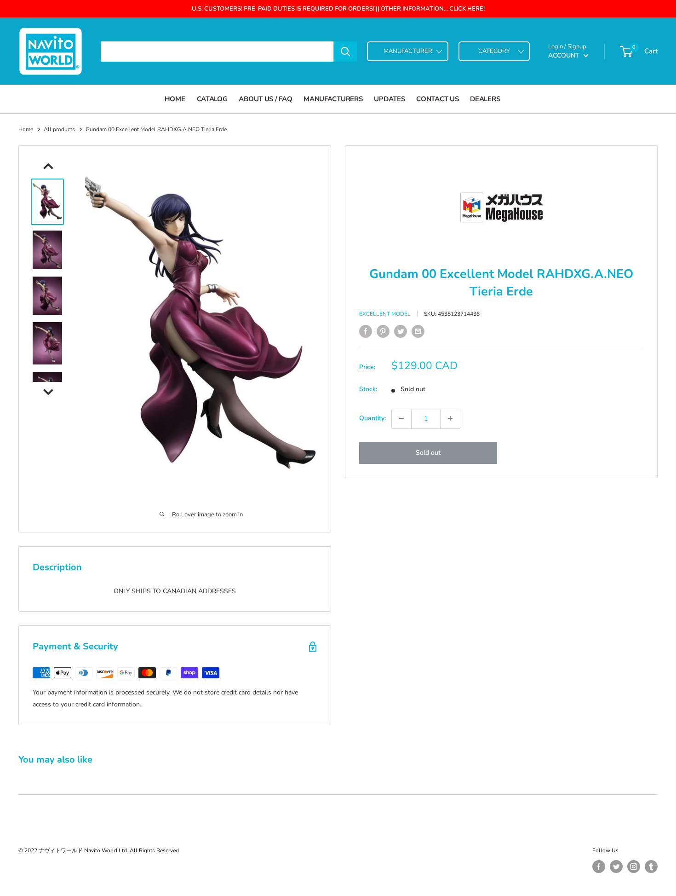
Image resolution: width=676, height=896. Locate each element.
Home (175, 99)
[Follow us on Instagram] (633, 866)
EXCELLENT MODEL (385, 314)
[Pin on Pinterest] (383, 331)
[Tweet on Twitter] (400, 331)
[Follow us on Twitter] (616, 866)
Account (564, 55)
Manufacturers (333, 99)
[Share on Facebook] (365, 331)
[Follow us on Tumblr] (651, 866)
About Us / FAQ (265, 99)
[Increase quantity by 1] (450, 418)
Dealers (485, 99)
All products (59, 129)
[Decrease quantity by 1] (401, 418)
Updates (389, 99)
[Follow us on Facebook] (598, 866)
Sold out (428, 452)
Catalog (212, 99)
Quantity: (372, 418)
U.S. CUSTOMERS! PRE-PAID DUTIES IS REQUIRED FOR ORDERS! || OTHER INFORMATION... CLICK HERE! (338, 9)
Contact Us (437, 99)
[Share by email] (418, 331)
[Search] (345, 51)
